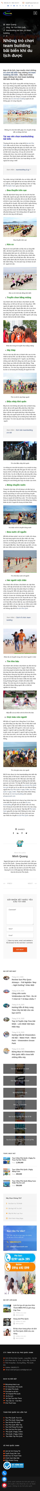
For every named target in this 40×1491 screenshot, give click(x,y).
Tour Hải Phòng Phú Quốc (14, 1427)
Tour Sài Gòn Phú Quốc (13, 1429)
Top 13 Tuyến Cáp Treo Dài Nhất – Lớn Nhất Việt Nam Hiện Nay (23, 1024)
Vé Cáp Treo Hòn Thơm (13, 1398)
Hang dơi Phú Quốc (21, 1319)
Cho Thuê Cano (10, 1403)
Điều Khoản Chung (11, 1460)
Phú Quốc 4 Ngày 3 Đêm (14, 1434)
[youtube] (29, 5)
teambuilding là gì (22, 170)
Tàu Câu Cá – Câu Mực (13, 1401)
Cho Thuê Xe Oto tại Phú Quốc (20, 1080)
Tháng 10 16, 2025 (18, 1004)
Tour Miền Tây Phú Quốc (14, 1436)
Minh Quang (11, 25)
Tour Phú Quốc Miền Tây (13, 1425)
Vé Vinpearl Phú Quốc (13, 1394)
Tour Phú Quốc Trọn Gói (13, 1418)
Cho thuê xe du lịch (11, 1391)
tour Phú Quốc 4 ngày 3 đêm (19, 789)
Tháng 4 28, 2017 (21, 1336)
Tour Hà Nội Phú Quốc (13, 1422)
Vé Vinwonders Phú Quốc (14, 1387)
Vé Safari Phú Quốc (12, 1389)
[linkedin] (17, 5)
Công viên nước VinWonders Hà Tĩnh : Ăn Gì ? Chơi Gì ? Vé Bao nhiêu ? (24, 996)
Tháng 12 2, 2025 (17, 977)
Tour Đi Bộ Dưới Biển (20, 1128)
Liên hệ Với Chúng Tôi (12, 1451)
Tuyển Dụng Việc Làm (12, 1453)
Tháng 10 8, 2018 (21, 1313)
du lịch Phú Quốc (22, 608)
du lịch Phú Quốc (22, 815)
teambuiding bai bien (14, 30)
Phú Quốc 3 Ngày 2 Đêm (14, 1432)
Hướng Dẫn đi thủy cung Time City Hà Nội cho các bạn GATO (23, 1010)
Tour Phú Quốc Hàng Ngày (14, 1420)
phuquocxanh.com (9, 796)
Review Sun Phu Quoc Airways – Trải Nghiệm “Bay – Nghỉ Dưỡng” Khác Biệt (24, 982)
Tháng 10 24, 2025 (18, 991)
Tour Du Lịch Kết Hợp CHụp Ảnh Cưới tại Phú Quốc (20, 1140)
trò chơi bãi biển (10, 73)
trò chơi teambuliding (16, 794)
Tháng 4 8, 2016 (21, 1321)
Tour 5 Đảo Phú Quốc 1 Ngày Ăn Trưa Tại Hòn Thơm (23, 1159)
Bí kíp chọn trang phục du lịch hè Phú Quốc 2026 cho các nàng (25, 1331)
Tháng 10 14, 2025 (18, 1049)
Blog (8, 27)
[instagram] (32, 5)
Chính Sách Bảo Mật (12, 1458)
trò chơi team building (18, 99)
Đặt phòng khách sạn (12, 1384)
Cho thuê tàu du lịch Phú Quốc (20, 1069)
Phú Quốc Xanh (10, 186)
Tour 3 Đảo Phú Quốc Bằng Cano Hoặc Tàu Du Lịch (24, 1182)
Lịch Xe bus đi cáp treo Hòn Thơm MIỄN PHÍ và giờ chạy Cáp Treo (24, 1307)
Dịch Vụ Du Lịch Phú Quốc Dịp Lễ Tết (20, 1116)
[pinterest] (20, 5)
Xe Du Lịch (9, 1396)
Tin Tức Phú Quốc (18, 27)
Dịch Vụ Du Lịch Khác (20, 1104)
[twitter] (25, 5)
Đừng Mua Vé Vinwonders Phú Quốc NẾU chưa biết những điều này (23, 1054)
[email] (8, 5)
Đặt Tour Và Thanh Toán (13, 1456)
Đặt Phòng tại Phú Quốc (20, 1092)
